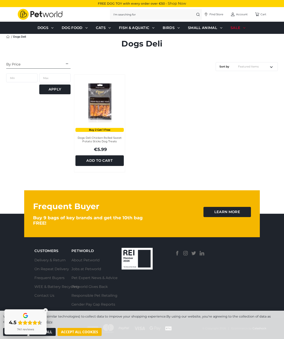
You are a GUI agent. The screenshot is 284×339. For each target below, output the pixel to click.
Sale (235, 28)
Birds (169, 28)
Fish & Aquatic (134, 28)
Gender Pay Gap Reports (93, 304)
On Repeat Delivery (51, 269)
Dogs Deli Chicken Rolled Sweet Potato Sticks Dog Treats (100, 139)
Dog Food (72, 28)
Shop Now (177, 3)
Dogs (42, 28)
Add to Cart (99, 160)
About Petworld (85, 260)
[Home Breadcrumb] (8, 36)
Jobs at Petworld (86, 269)
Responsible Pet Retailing (94, 295)
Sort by (224, 66)
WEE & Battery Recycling (56, 287)
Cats (101, 28)
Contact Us (44, 295)
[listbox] (257, 66)
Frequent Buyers (49, 278)
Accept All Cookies (79, 331)
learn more (227, 212)
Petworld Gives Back (89, 287)
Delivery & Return (50, 260)
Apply (55, 89)
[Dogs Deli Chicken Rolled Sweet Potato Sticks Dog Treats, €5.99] (99, 101)
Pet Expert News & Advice (94, 278)
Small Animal (202, 28)
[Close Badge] (45, 310)
